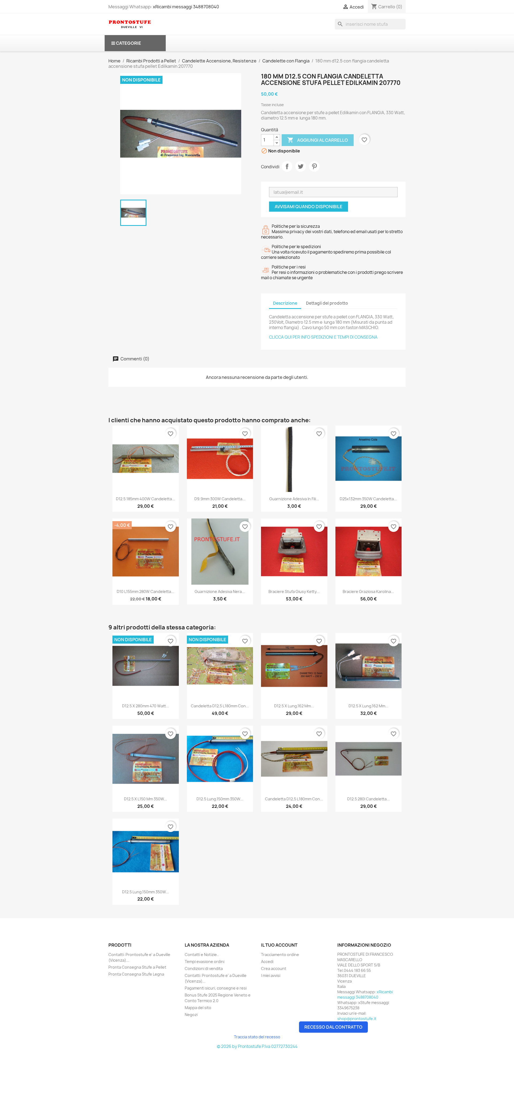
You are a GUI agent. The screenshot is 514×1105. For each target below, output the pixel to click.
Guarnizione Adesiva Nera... (220, 591)
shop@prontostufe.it (356, 1018)
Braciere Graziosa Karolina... (368, 591)
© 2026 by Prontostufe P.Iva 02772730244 (257, 1046)
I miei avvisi (270, 975)
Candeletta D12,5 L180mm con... (220, 705)
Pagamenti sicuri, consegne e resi (216, 988)
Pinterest (314, 166)
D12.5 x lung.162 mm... (294, 705)
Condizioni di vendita (204, 968)
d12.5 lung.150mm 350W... (219, 798)
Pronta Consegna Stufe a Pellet (137, 967)
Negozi (191, 1014)
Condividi (287, 166)
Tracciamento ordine (280, 954)
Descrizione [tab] (285, 303)
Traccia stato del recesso (257, 1036)
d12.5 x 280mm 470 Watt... (145, 705)
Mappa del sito (198, 1007)
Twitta (300, 166)
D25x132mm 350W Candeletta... (368, 498)
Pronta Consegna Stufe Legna (136, 974)
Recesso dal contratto (333, 1027)
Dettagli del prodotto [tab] (327, 303)
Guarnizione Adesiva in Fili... (294, 498)
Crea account (273, 968)
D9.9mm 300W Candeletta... (219, 498)
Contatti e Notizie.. (202, 954)
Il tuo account (279, 945)
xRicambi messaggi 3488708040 (186, 7)
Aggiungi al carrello (317, 140)
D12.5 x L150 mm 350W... (145, 798)
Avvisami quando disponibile (308, 207)
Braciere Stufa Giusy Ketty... (294, 591)
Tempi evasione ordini (204, 961)
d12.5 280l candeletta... (368, 798)
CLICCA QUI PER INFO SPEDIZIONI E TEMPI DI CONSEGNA (323, 337)
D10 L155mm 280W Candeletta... (145, 591)
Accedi (267, 961)
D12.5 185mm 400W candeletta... (145, 498)
